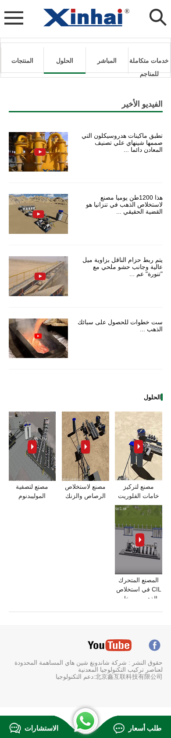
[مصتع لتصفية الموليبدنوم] (32, 478)
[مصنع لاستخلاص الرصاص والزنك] (85, 478)
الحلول (64, 60)
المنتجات (22, 60)
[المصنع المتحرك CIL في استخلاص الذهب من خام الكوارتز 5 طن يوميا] (138, 572)
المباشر (107, 60)
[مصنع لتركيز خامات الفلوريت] (138, 478)
